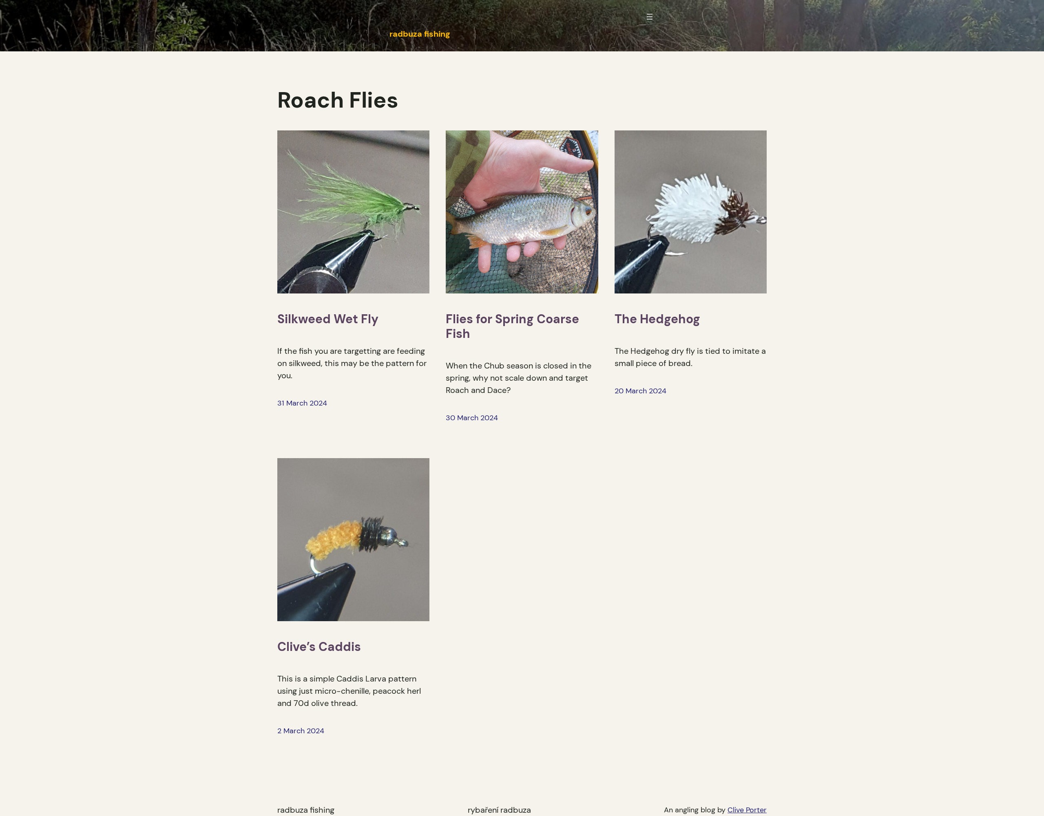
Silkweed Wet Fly (327, 319)
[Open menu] (650, 17)
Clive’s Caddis (319, 647)
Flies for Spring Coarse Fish (512, 326)
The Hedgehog (657, 319)
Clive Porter (747, 810)
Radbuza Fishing (305, 810)
